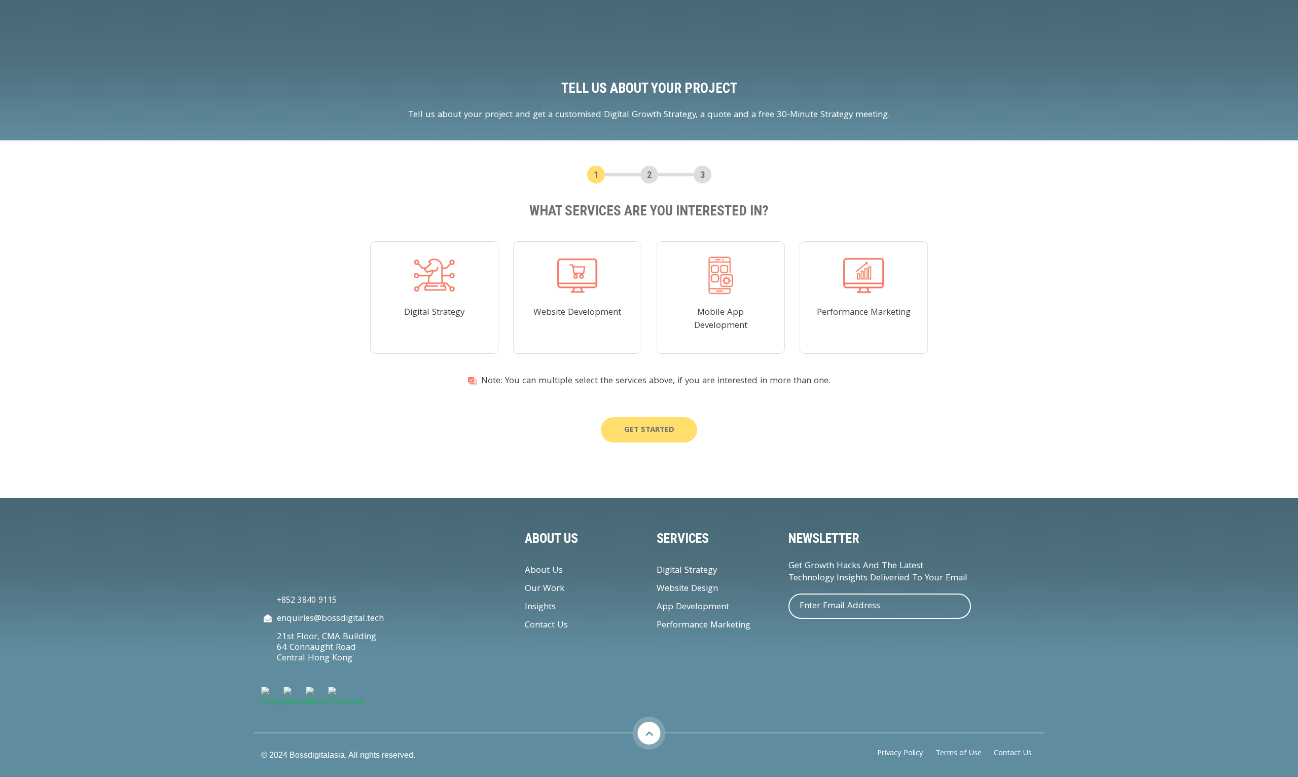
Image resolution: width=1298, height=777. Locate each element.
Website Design (687, 589)
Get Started (649, 430)
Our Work (544, 589)
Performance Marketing (703, 625)
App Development (693, 607)
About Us (544, 571)
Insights (540, 607)
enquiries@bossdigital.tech (330, 619)
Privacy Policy (900, 754)
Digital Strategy (687, 571)
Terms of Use (958, 754)
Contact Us (546, 625)
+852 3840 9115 (307, 601)
